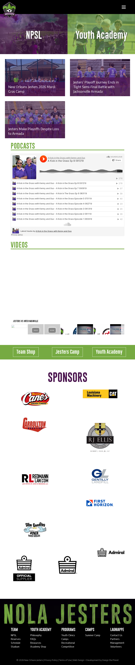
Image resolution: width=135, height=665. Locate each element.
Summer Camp (92, 635)
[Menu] (123, 7)
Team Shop (25, 352)
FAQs (33, 638)
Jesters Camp (67, 352)
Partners (114, 638)
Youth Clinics (68, 635)
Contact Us (116, 635)
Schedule (15, 642)
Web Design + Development (86, 660)
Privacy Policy (51, 660)
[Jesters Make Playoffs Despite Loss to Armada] (35, 119)
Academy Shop (38, 646)
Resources (35, 642)
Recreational (68, 642)
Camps (64, 638)
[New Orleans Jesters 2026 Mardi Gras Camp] (35, 77)
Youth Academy (109, 352)
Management (117, 642)
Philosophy (36, 635)
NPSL (14, 635)
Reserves (15, 638)
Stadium (15, 646)
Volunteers (116, 646)
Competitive (67, 646)
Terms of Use (65, 660)
